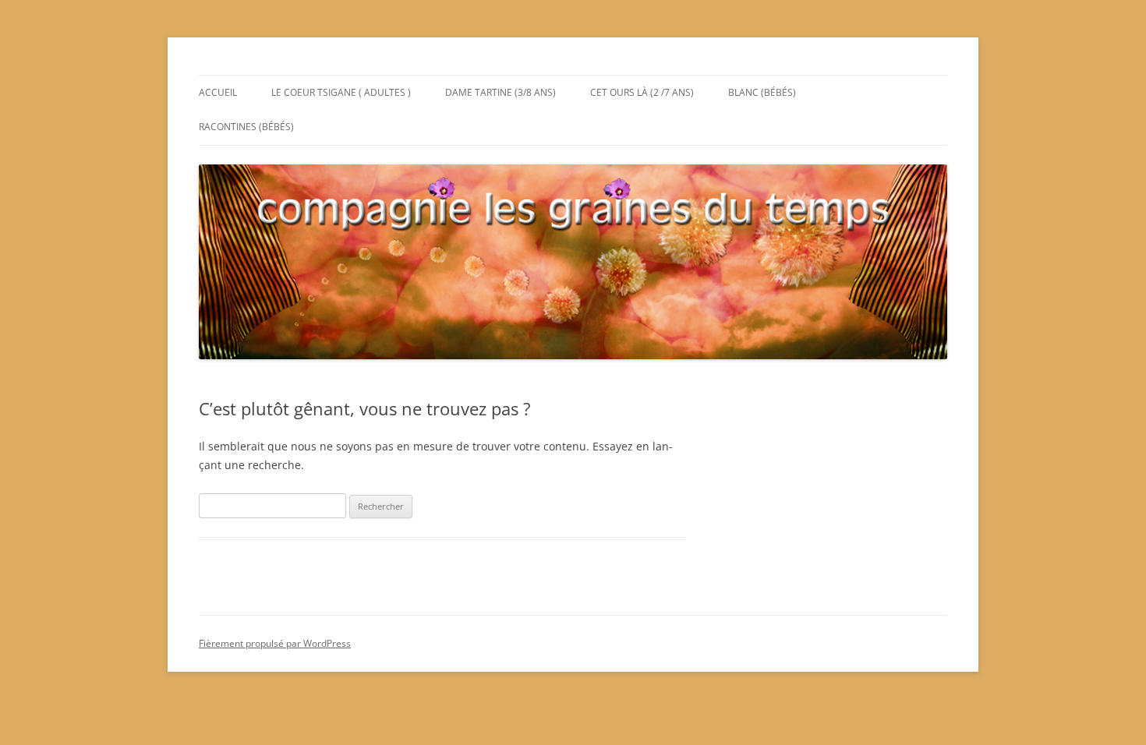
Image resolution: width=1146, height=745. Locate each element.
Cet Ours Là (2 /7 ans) (642, 92)
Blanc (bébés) (762, 92)
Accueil (218, 92)
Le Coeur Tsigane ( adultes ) (341, 92)
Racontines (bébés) (246, 126)
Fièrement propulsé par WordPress (275, 643)
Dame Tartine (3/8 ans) (500, 92)
